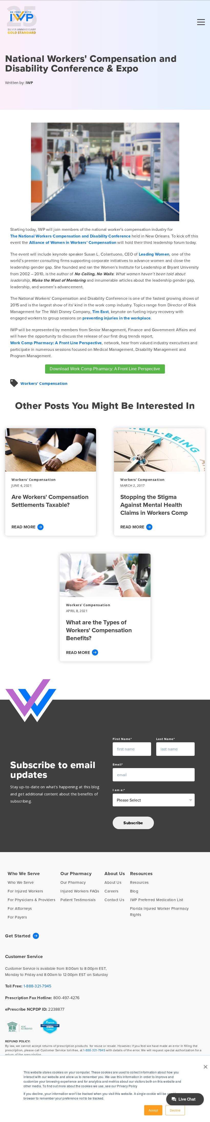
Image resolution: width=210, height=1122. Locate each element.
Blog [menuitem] (134, 891)
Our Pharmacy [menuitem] (75, 873)
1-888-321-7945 (37, 986)
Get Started (18, 936)
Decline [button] (175, 1110)
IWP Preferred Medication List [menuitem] (156, 899)
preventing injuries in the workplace (116, 318)
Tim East (100, 312)
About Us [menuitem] (114, 873)
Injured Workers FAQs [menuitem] (79, 891)
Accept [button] (153, 1110)
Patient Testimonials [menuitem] (78, 899)
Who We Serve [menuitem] (24, 873)
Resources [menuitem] (141, 873)
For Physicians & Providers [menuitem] (31, 899)
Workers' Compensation (43, 383)
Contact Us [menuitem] (114, 899)
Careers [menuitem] (111, 891)
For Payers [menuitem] (17, 917)
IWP (29, 82)
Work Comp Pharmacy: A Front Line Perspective (56, 343)
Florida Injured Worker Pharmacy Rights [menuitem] (159, 911)
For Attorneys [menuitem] (20, 908)
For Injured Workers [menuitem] (25, 891)
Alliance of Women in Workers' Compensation (73, 242)
